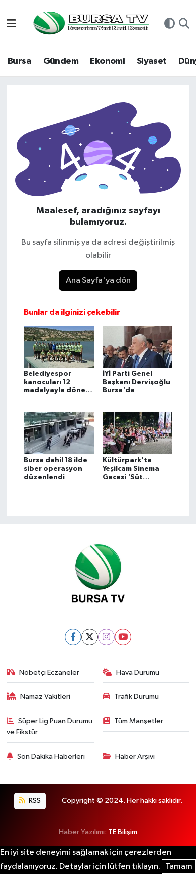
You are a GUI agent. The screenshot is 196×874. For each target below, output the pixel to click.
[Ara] (184, 24)
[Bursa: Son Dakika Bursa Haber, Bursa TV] (90, 24)
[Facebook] (73, 637)
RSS (34, 800)
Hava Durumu (137, 672)
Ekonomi (107, 61)
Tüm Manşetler (138, 721)
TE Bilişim (122, 832)
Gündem (60, 61)
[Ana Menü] (11, 24)
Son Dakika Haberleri (51, 756)
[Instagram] (106, 637)
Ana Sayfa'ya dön (98, 280)
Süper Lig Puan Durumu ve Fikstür (50, 726)
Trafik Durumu (136, 696)
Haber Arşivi (135, 756)
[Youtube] (123, 637)
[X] (89, 637)
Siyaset (152, 61)
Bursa (19, 61)
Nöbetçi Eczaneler (49, 672)
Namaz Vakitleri (45, 696)
